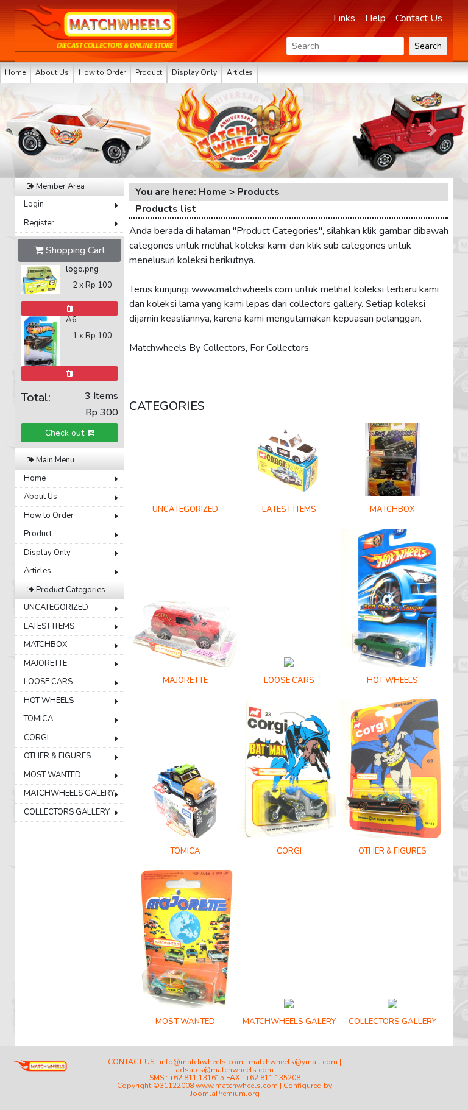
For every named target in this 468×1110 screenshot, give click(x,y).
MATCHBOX (45, 644)
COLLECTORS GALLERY (67, 812)
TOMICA (38, 718)
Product (148, 72)
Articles (240, 72)
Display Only (194, 72)
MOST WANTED (52, 774)
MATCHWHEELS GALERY (69, 793)
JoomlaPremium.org (225, 1093)
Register (39, 222)
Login (34, 204)
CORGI (36, 737)
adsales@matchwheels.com (225, 1070)
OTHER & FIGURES (57, 756)
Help (375, 18)
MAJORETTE (45, 663)
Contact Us (418, 18)
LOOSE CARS (48, 681)
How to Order (102, 72)
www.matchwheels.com (237, 1086)
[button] (35, 130)
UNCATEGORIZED (56, 607)
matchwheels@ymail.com (293, 1062)
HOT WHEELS (49, 700)
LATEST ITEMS (49, 626)
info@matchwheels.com (201, 1062)
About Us (52, 72)
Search (428, 46)
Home (15, 72)
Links (344, 18)
